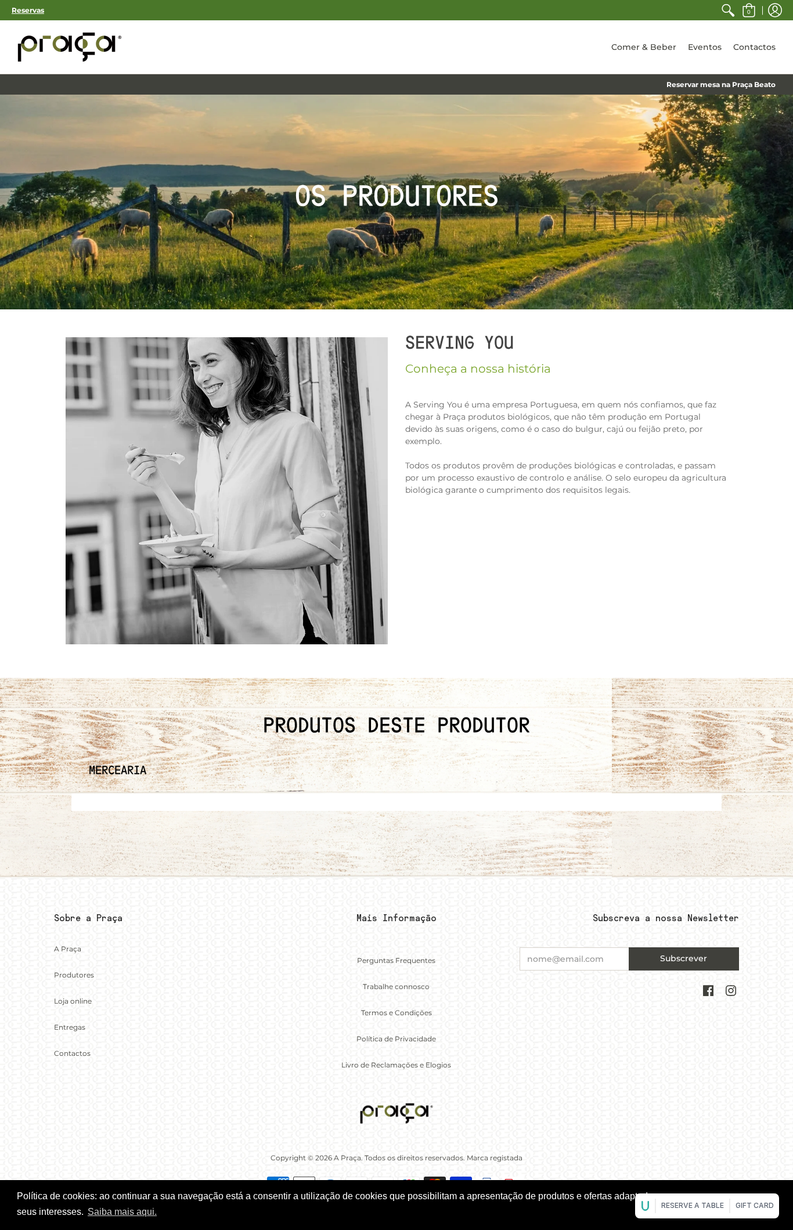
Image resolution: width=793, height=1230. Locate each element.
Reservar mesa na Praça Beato (721, 84)
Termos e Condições (396, 1012)
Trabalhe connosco (396, 986)
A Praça (67, 948)
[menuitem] (728, 10)
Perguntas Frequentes (396, 960)
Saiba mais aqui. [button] (122, 1212)
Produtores (74, 975)
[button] (748, 10)
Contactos (72, 1053)
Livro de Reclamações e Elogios (396, 1065)
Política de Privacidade (396, 1038)
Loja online (73, 1001)
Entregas (69, 1027)
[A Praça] (70, 47)
